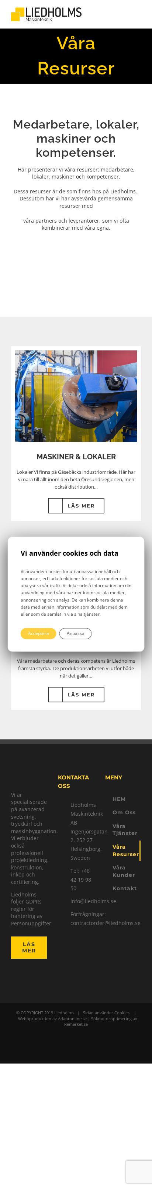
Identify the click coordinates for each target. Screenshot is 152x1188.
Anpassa (75, 633)
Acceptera (38, 633)
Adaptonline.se (72, 1018)
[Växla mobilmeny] (138, 14)
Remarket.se (76, 1024)
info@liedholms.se (82, 901)
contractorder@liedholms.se (82, 922)
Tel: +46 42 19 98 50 (80, 879)
